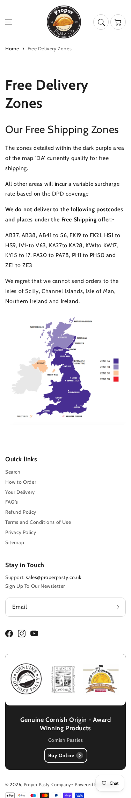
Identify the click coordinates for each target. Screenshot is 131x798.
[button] (8, 22)
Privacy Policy (20, 532)
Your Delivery (20, 492)
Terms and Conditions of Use (38, 522)
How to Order (20, 482)
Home (12, 48)
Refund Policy (20, 512)
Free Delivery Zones (50, 48)
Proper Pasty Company (47, 784)
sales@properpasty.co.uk (53, 577)
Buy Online (61, 755)
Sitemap (14, 542)
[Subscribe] (118, 607)
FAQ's (11, 502)
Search (13, 472)
